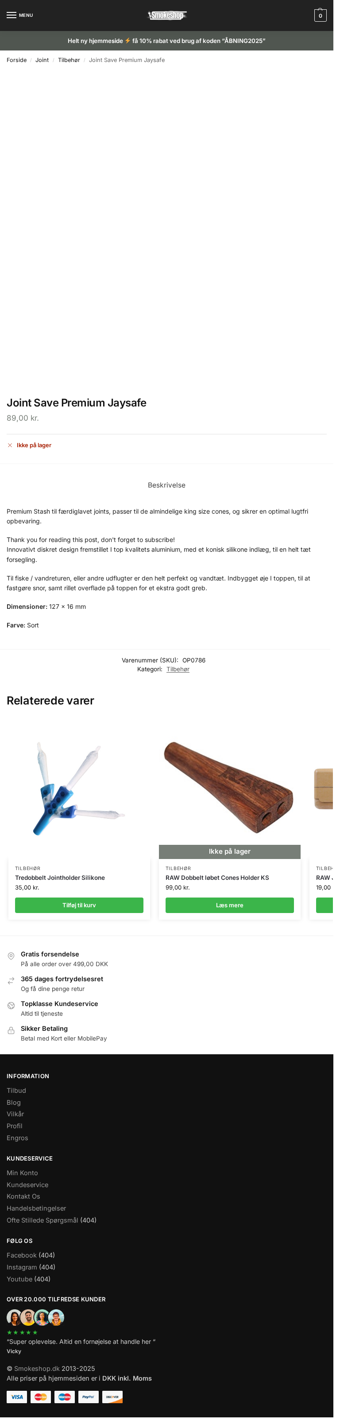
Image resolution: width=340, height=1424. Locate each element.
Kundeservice (27, 1185)
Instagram (22, 1267)
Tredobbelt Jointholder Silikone (60, 877)
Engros (17, 1138)
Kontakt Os (23, 1196)
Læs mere (229, 905)
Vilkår (15, 1114)
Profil (15, 1126)
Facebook (22, 1255)
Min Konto (22, 1173)
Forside (17, 60)
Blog (14, 1103)
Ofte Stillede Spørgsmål (42, 1220)
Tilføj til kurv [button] (79, 905)
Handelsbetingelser (36, 1208)
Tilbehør (69, 60)
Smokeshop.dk (37, 1369)
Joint (42, 60)
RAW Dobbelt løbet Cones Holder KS (217, 877)
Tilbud (16, 1091)
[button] (319, 15)
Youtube (19, 1279)
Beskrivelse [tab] (166, 485)
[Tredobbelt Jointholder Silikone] (79, 788)
